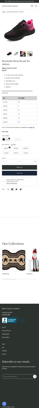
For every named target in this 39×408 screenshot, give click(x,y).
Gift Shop (5, 274)
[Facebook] (12, 189)
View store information (11, 183)
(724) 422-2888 (6, 314)
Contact (4, 354)
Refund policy (5, 334)
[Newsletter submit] (34, 376)
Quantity (4, 158)
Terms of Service (6, 331)
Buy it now (19, 173)
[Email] (8, 189)
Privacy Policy (5, 337)
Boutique (4, 351)
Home (3, 11)
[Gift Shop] (13, 260)
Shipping (4, 68)
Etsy (3, 347)
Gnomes (29, 274)
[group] (9, 54)
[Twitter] (16, 189)
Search (4, 327)
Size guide (13, 144)
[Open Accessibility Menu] (4, 404)
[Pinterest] (21, 189)
